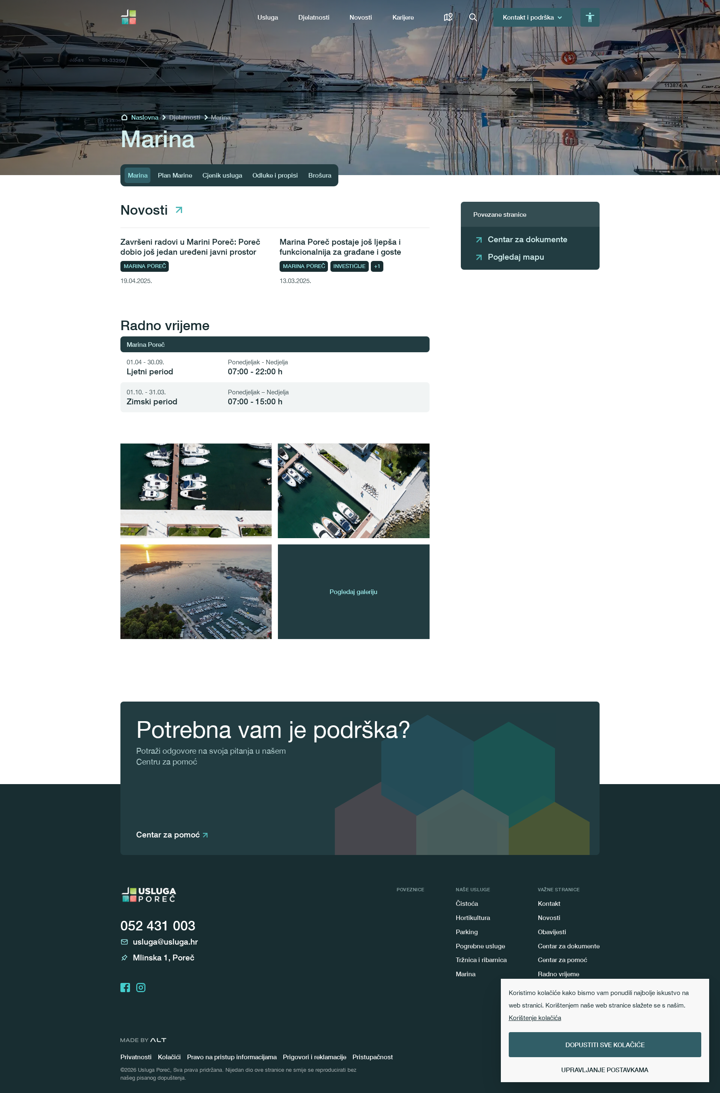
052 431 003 (157, 925)
